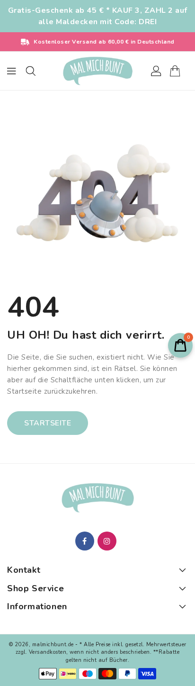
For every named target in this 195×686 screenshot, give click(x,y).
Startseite (47, 423)
